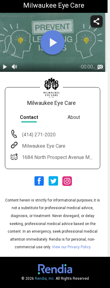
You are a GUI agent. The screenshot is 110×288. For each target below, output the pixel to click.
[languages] (100, 67)
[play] (52, 42)
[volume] (15, 67)
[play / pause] (5, 67)
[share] (96, 21)
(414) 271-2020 (38, 135)
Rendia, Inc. (45, 278)
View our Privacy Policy (71, 247)
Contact (29, 117)
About (74, 117)
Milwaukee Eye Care (43, 146)
